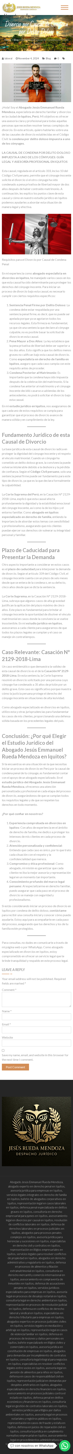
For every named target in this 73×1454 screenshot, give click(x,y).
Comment (9, 989)
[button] (64, 1445)
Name (7, 1011)
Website (7, 1037)
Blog (16, 39)
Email (6, 1024)
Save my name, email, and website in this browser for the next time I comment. (35, 1057)
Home (7, 39)
